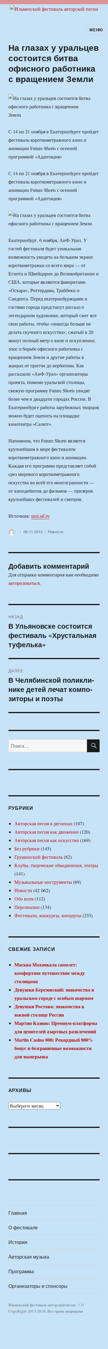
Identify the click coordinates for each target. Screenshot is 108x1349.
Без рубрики (27, 848)
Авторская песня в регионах (43, 823)
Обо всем (24, 898)
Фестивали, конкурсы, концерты (47, 915)
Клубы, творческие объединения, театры (56, 865)
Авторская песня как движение (46, 832)
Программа (21, 1271)
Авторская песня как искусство (46, 840)
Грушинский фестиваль (38, 857)
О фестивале (23, 1227)
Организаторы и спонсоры (38, 1285)
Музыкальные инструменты (43, 882)
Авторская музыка (28, 1256)
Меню (96, 30)
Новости (55, 531)
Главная (17, 1212)
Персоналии (27, 907)
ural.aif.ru (40, 516)
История (17, 1242)
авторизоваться (24, 583)
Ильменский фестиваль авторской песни (42, 1305)
